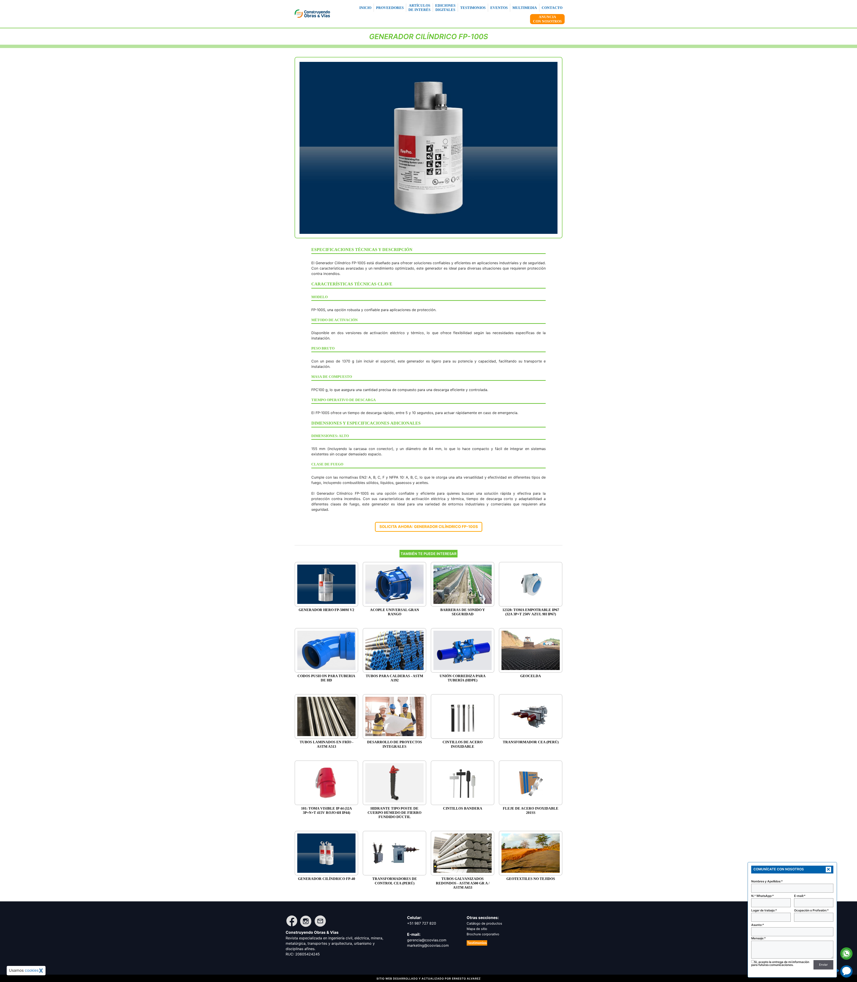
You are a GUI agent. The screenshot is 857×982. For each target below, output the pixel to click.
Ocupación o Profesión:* (811, 910)
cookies (32, 970)
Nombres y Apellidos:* (767, 881)
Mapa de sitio (477, 929)
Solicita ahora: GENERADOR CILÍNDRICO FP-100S (428, 526)
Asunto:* (757, 925)
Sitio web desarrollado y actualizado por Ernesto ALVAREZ (428, 978)
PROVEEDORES (390, 8)
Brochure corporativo (483, 934)
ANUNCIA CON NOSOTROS (547, 19)
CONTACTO (552, 8)
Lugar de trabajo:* (764, 910)
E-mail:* (799, 896)
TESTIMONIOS (473, 8)
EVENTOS (499, 8)
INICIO (365, 8)
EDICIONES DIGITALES (445, 8)
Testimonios (477, 943)
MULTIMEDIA (524, 8)
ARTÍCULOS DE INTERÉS (419, 8)
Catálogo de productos (484, 923)
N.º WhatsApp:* (762, 896)
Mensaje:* (758, 938)
